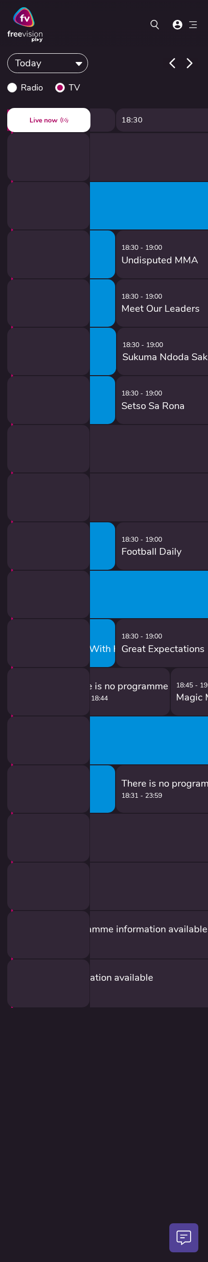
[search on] (155, 24)
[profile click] (177, 24)
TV (74, 87)
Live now (44, 120)
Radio (32, 87)
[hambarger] (193, 26)
